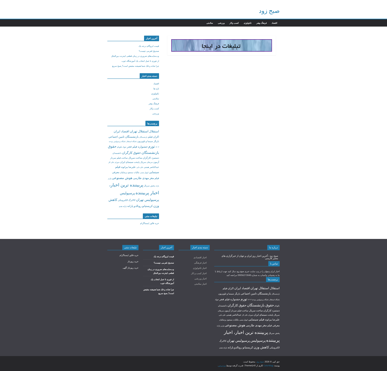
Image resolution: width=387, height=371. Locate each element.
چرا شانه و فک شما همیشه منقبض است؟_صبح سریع (135, 65)
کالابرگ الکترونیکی (126, 199)
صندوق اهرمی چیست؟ (149, 51)
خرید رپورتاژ (133, 261)
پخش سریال (149, 185)
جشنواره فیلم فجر (137, 146)
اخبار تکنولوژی (200, 268)
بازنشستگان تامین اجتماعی (123, 136)
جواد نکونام (121, 147)
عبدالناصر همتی (151, 166)
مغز (152, 178)
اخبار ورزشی (200, 278)
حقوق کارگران (131, 152)
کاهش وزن (261, 347)
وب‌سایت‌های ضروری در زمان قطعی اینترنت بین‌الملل (135, 55)
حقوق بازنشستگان (260, 305)
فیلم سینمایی (256, 319)
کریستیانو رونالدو (143, 206)
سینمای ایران (126, 162)
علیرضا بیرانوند (128, 167)
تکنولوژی (248, 22)
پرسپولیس (127, 192)
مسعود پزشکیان (126, 172)
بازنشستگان (143, 137)
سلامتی (209, 22)
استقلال (154, 131)
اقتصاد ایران (121, 131)
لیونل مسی (144, 172)
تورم (151, 146)
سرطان (150, 162)
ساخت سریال (135, 157)
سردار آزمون (230, 310)
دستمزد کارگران (151, 157)
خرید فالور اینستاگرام (149, 223)
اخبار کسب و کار (199, 273)
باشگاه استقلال (131, 141)
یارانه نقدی (123, 206)
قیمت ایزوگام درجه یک (149, 46)
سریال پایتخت (140, 162)
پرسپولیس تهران (147, 199)
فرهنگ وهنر (261, 22)
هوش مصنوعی (122, 177)
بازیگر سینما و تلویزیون (148, 141)
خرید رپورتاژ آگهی (130, 267)
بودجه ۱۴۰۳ (252, 299)
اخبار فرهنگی (200, 262)
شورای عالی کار (113, 162)
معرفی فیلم (273, 325)
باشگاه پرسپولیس (120, 141)
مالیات (136, 172)
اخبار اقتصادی (200, 257)
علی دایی (139, 167)
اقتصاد (274, 22)
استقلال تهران (139, 131)
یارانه (130, 206)
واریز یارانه (220, 326)
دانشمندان (116, 153)
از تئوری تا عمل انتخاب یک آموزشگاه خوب (140, 60)
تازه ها (156, 88)
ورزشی (221, 22)
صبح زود (269, 10)
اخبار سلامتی (200, 284)
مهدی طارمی (141, 178)
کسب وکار (234, 22)
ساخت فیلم (122, 157)
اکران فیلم (153, 136)
